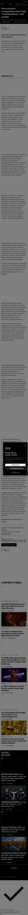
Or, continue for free (15, 472)
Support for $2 (15, 464)
